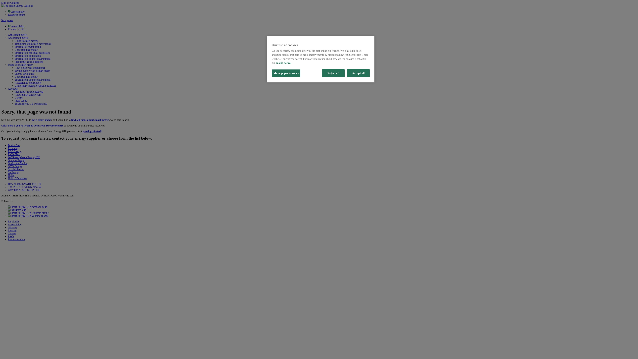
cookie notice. (283, 62)
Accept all (358, 73)
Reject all (333, 73)
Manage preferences (286, 73)
